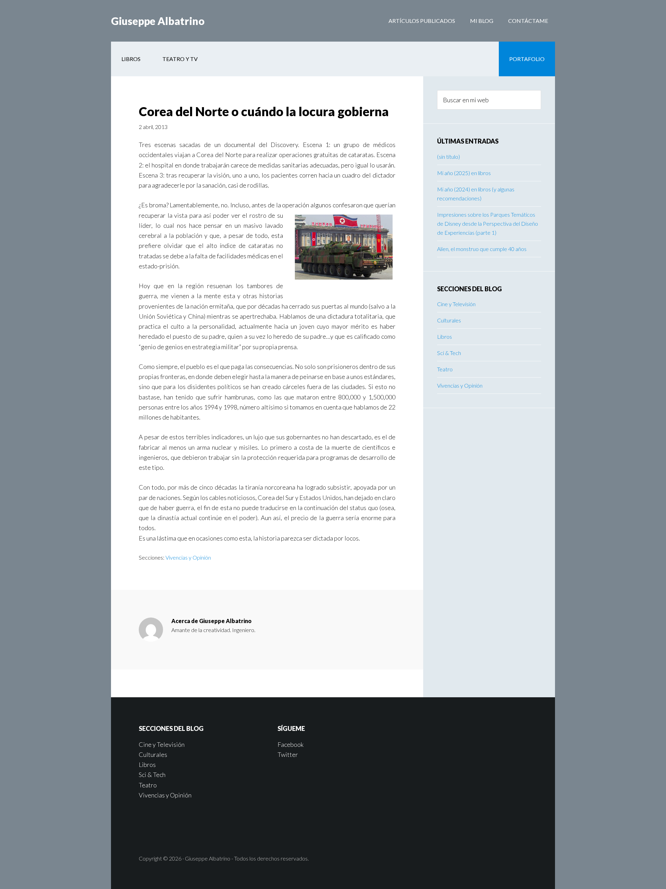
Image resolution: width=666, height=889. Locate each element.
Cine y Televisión (456, 304)
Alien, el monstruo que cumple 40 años (482, 248)
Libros (444, 336)
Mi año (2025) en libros (464, 173)
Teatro (445, 369)
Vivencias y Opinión (188, 557)
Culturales (449, 320)
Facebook (291, 744)
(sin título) (448, 156)
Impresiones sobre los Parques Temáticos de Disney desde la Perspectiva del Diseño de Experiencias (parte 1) (487, 223)
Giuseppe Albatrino (158, 21)
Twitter (288, 754)
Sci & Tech (449, 352)
